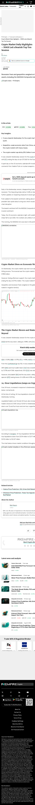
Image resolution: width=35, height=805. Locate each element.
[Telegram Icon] (13, 696)
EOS (27, 370)
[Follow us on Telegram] (34, 6)
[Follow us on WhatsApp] (28, 6)
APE (8, 377)
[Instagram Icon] (4, 696)
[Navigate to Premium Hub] (6, 582)
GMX (6, 368)
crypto (32, 157)
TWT (25, 368)
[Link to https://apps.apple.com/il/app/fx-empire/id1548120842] (7, 700)
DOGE (3, 342)
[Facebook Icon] (13, 692)
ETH (33, 342)
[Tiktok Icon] (30, 696)
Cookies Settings (17, 721)
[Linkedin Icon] (21, 692)
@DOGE (5, 69)
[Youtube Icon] (30, 692)
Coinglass (13, 434)
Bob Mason (13, 505)
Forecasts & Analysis (15, 37)
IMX (17, 374)
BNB (11, 359)
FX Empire (4, 37)
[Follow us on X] (25, 6)
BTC (6, 159)
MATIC (30, 359)
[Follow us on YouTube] (31, 6)
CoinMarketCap (12, 364)
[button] (3, 2)
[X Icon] (4, 692)
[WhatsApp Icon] (21, 696)
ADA (2, 359)
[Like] (28, 531)
